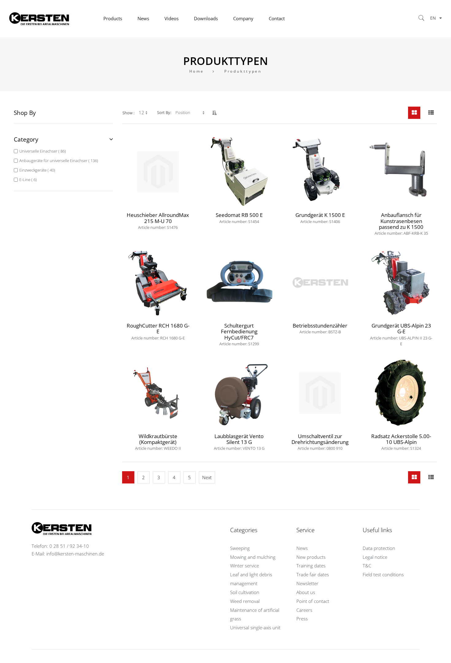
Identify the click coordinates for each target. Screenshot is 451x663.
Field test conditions (383, 574)
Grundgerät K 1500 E (320, 217)
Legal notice (375, 557)
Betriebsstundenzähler (320, 328)
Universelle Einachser (42, 151)
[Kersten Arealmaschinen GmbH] (52, 18)
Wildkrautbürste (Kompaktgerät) (158, 441)
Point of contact (312, 601)
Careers (304, 610)
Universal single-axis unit (255, 627)
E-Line (27, 179)
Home (196, 71)
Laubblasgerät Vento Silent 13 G (239, 441)
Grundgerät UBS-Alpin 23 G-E (401, 334)
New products (311, 557)
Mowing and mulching (253, 557)
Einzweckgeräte (36, 170)
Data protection (379, 548)
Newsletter (307, 583)
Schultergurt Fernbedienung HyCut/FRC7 (239, 334)
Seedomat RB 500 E (239, 217)
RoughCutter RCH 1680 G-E (158, 331)
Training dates (311, 566)
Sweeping (240, 548)
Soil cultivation (244, 592)
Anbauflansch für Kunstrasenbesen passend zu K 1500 (401, 223)
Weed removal (245, 601)
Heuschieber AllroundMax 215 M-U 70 (158, 220)
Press (302, 619)
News (302, 548)
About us (305, 592)
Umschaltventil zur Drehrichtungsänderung (320, 441)
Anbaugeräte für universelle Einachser (58, 160)
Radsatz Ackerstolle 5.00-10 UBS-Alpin (401, 441)
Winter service (244, 566)
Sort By (163, 112)
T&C (367, 566)
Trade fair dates (312, 574)
